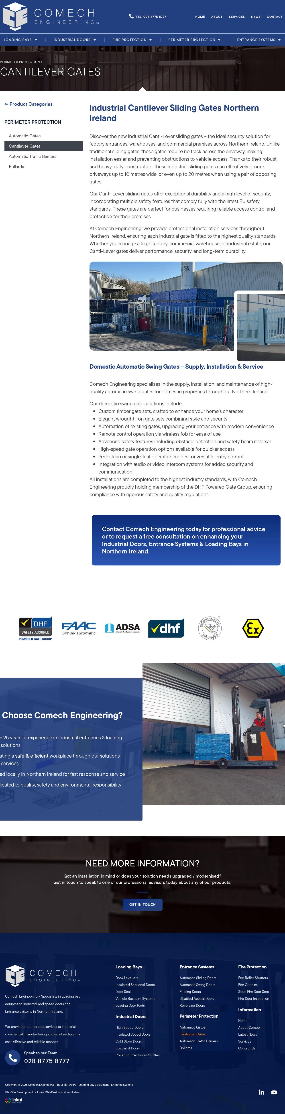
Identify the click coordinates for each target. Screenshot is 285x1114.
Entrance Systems (256, 39)
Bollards (16, 166)
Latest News (247, 1034)
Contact (275, 16)
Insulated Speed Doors (133, 1034)
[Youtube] (274, 1092)
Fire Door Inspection (253, 998)
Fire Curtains (248, 984)
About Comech (250, 1027)
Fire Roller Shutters (253, 977)
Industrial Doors (72, 39)
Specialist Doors (128, 1048)
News (256, 16)
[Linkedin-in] (261, 1092)
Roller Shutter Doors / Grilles (138, 1055)
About (217, 16)
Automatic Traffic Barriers (32, 156)
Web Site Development (19, 1092)
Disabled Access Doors (197, 998)
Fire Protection (129, 39)
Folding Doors (190, 991)
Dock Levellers (127, 977)
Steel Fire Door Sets (253, 991)
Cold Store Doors (129, 1041)
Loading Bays (18, 39)
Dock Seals (124, 991)
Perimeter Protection (191, 39)
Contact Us (246, 1048)
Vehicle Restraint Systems (135, 998)
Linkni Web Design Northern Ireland (58, 1092)
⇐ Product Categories (28, 104)
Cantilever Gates (25, 146)
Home (200, 16)
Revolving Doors (192, 1005)
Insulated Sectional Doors (135, 984)
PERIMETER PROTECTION (32, 122)
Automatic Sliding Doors (198, 977)
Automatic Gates (25, 136)
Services (237, 16)
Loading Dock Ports (130, 1005)
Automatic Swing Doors (197, 984)
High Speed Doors (129, 1027)
